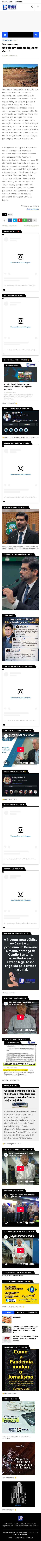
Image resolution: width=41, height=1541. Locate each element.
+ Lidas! (8, 1312)
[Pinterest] (19, 220)
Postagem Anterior (10, 226)
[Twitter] (15, 220)
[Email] (29, 220)
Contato (18, 2)
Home (10, 1538)
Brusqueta (17, 1317)
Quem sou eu (7, 2)
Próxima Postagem (31, 226)
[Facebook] (10, 220)
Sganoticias (33, 209)
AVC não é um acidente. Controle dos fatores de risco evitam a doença (25, 1338)
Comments (32, 1312)
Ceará (15, 40)
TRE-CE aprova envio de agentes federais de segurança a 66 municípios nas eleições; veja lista (25, 1330)
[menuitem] (5, 35)
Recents (20, 1312)
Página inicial (7, 40)
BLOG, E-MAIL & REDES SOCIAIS (12, 1276)
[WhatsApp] (24, 220)
